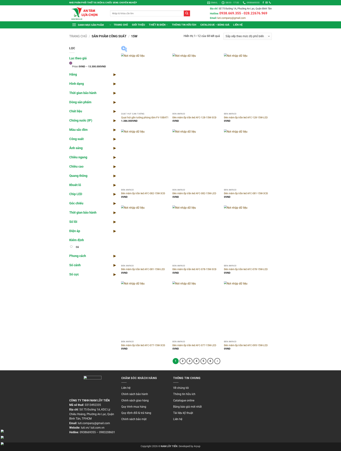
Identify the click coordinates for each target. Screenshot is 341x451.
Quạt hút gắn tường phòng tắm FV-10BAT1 (145, 117)
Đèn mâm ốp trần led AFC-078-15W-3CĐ (194, 269)
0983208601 (107, 432)
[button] (91, 25)
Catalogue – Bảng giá (214, 24)
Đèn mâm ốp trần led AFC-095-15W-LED (246, 345)
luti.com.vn (97, 427)
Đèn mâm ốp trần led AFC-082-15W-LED (194, 193)
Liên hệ (238, 24)
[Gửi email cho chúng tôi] (267, 2)
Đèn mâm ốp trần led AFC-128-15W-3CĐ (194, 117)
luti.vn (85, 427)
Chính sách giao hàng (135, 400)
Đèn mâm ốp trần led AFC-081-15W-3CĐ (246, 193)
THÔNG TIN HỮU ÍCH (184, 24)
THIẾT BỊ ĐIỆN (157, 24)
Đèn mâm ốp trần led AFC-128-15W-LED (246, 117)
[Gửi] (187, 13)
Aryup (197, 446)
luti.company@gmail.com (231, 18)
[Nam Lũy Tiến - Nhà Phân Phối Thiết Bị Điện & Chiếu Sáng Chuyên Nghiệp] (87, 13)
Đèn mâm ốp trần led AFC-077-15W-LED (194, 345)
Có (77, 247)
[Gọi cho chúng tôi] (270, 2)
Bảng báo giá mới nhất (187, 406)
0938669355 (88, 432)
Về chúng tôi (181, 388)
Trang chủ (121, 24)
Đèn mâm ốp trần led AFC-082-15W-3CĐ (143, 193)
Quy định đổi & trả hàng (136, 413)
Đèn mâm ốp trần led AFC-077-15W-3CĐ (143, 345)
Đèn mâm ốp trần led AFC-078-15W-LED (246, 269)
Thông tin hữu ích (184, 394)
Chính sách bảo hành (134, 394)
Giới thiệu (138, 24)
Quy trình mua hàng (133, 406)
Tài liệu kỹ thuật (183, 413)
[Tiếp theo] (217, 361)
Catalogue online (183, 400)
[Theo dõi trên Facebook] (263, 2)
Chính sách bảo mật (134, 419)
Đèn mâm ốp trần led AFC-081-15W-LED (143, 269)
